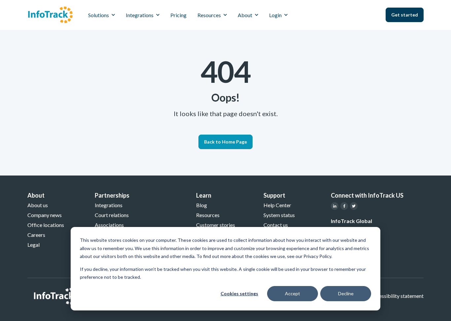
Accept (292, 293)
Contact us (275, 225)
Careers (36, 235)
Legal (33, 244)
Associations (109, 225)
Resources (208, 215)
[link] (50, 14)
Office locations (45, 225)
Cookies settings (239, 293)
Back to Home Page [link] (225, 141)
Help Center (277, 205)
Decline (346, 293)
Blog (201, 205)
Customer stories (215, 225)
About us (37, 205)
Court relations (112, 215)
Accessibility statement (397, 296)
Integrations (108, 205)
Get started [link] (404, 14)
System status (279, 215)
